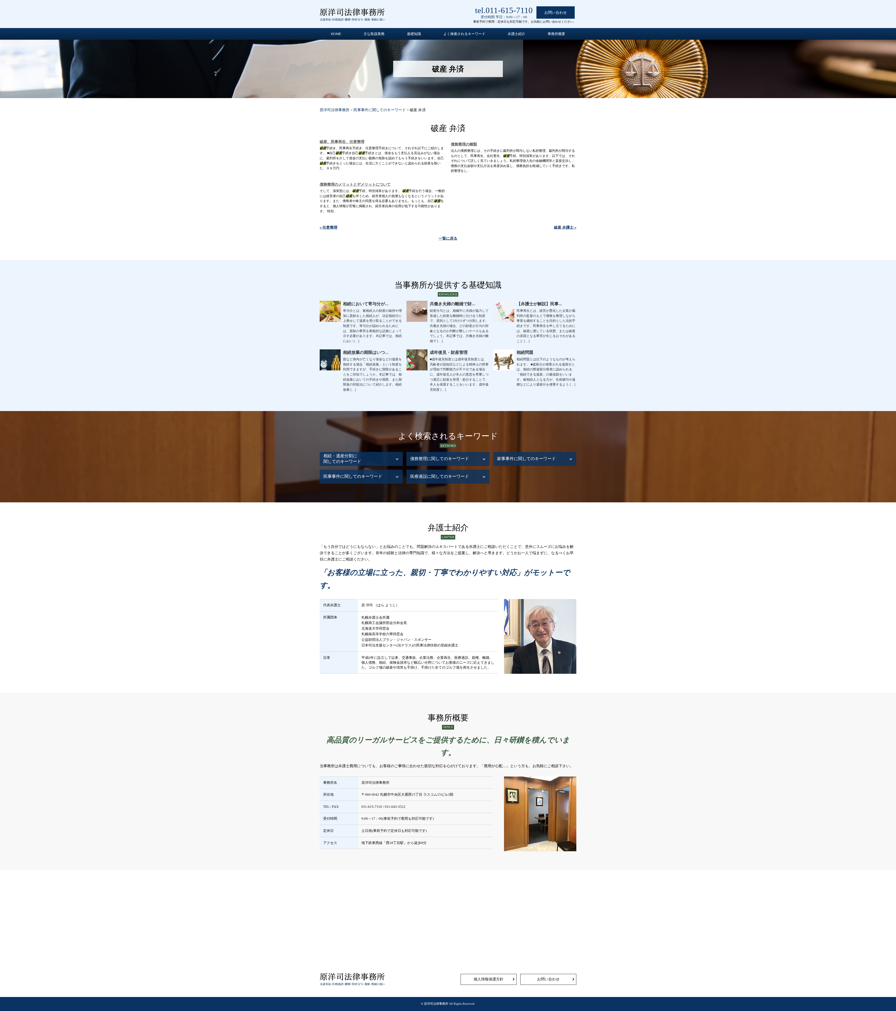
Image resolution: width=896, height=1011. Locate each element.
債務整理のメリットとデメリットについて (355, 184)
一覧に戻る (448, 238)
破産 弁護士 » (565, 227)
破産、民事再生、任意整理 (342, 142)
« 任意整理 (328, 227)
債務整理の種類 (464, 144)
